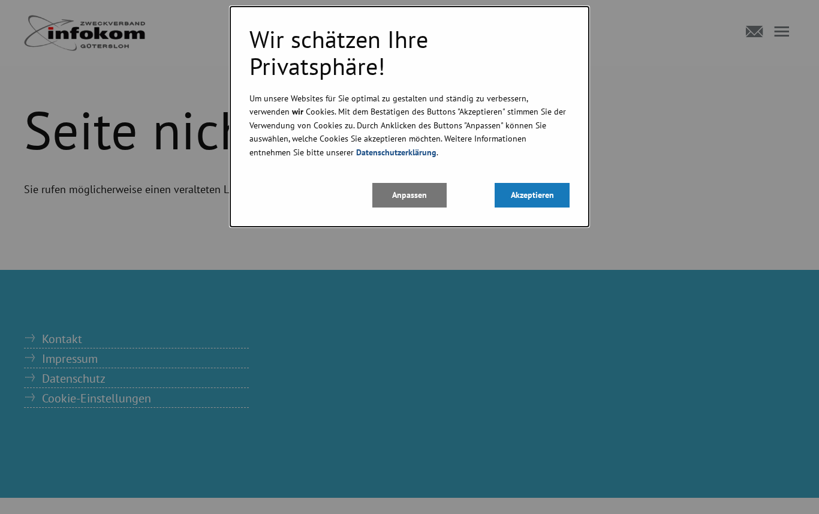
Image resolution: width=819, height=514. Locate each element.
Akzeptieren (532, 194)
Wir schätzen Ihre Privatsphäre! (338, 53)
